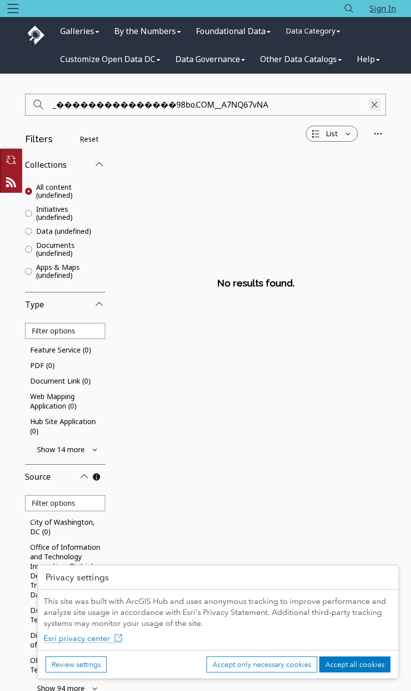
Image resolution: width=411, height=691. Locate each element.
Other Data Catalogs (298, 59)
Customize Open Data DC (107, 59)
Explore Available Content (256, 305)
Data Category (310, 31)
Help (366, 59)
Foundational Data (231, 31)
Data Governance (207, 59)
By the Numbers (145, 31)
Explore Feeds (11, 182)
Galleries (77, 31)
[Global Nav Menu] (13, 8)
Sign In (382, 8)
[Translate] (11, 160)
